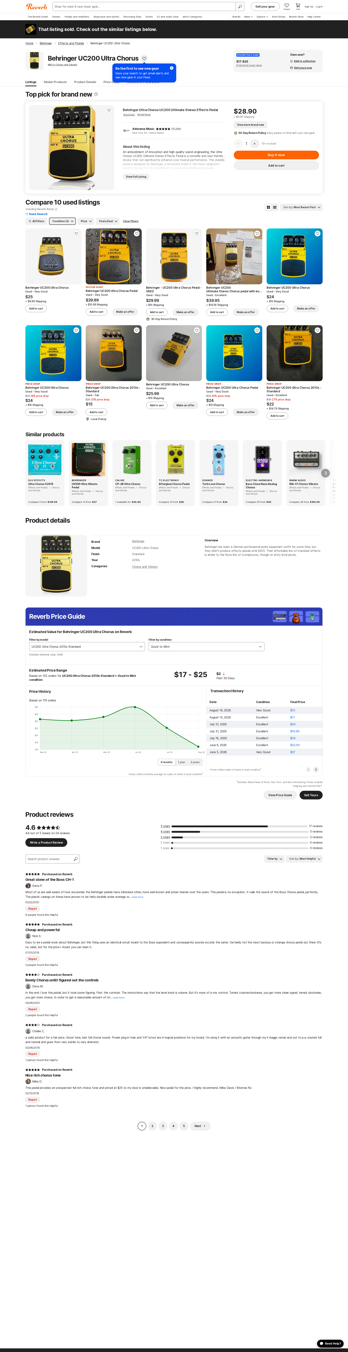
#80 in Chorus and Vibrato (62, 64)
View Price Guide (280, 795)
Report (32, 908)
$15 (292, 710)
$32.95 (295, 745)
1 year (181, 762)
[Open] (141, 646)
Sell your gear (265, 6)
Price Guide (111, 82)
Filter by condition (160, 639)
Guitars (56, 16)
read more (137, 897)
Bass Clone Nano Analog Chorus (261, 485)
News (247, 16)
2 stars (165, 842)
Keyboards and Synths (106, 16)
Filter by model (38, 639)
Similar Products (55, 82)
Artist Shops (278, 16)
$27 (292, 752)
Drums (149, 16)
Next (198, 1126)
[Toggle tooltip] (96, 94)
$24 (292, 724)
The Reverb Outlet (38, 16)
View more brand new (250, 124)
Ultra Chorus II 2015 (40, 483)
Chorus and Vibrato (145, 566)
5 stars (165, 826)
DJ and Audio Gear (168, 16)
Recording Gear (132, 16)
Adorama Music (143, 129)
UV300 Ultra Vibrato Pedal (85, 485)
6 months (167, 762)
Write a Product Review (46, 842)
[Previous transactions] (308, 769)
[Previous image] (34, 147)
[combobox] (83, 646)
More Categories (192, 16)
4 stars (165, 831)
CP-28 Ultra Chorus (127, 483)
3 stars (165, 837)
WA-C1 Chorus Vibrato (303, 483)
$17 (292, 717)
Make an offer (125, 311)
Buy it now (276, 155)
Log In (319, 6)
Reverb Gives (296, 16)
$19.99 (294, 731)
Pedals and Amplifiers (77, 16)
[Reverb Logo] (36, 6)
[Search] (240, 6)
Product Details (85, 82)
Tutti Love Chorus (213, 483)
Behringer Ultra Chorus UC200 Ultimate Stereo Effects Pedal (170, 110)
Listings (30, 82)
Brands (237, 16)
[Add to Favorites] (144, 58)
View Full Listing (136, 176)
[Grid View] (268, 207)
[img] (163, 129)
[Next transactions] (316, 769)
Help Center (314, 16)
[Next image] (109, 147)
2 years (195, 762)
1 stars (165, 848)
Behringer (138, 541)
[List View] (275, 207)
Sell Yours (311, 795)
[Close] (171, 68)
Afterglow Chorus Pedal (174, 483)
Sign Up (309, 6)
